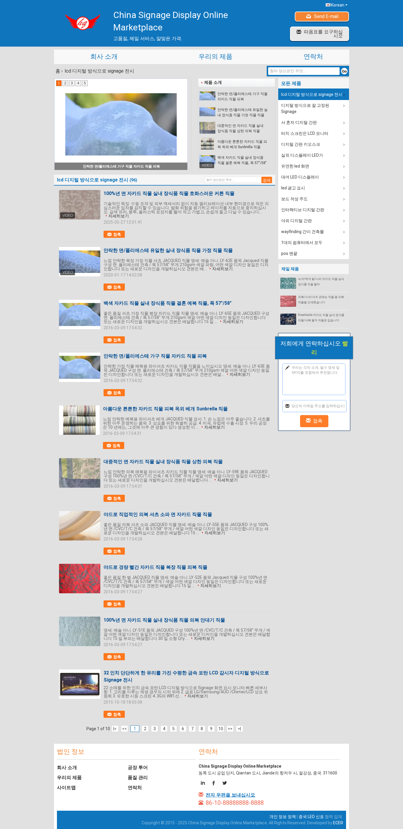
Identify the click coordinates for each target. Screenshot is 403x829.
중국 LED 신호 (311, 816)
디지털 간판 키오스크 (300, 144)
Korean (337, 5)
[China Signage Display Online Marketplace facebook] (214, 784)
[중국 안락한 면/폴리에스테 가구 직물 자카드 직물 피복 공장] (80, 367)
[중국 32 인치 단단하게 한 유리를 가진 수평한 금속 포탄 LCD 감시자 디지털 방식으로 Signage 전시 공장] (80, 684)
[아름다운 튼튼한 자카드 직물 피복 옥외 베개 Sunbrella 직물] (207, 143)
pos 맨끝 (289, 253)
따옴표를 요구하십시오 (323, 34)
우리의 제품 (215, 56)
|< (115, 728)
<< (124, 728)
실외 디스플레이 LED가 (302, 155)
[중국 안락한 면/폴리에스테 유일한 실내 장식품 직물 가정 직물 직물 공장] (80, 262)
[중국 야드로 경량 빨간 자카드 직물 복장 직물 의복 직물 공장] (80, 578)
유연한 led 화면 (295, 166)
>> (230, 728)
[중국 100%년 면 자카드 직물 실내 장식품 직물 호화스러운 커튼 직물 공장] (80, 205)
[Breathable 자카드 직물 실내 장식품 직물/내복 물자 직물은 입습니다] (288, 319)
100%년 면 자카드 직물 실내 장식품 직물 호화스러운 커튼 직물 (169, 193)
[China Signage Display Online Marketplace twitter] (224, 784)
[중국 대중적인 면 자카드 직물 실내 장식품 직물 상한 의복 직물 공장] (80, 473)
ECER (338, 822)
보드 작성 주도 (294, 198)
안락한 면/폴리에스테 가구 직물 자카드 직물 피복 (242, 96)
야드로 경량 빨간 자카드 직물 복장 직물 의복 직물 (155, 567)
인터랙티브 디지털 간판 (302, 209)
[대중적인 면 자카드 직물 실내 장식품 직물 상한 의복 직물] (207, 128)
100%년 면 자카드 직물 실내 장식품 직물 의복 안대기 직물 (164, 620)
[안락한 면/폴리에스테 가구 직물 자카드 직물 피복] (207, 96)
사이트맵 (66, 787)
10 (220, 728)
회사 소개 (104, 56)
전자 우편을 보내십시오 (230, 795)
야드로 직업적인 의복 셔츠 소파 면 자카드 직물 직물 (158, 514)
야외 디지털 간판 (296, 220)
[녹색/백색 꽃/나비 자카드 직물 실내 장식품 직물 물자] (288, 283)
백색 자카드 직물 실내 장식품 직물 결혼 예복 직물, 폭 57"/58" (242, 160)
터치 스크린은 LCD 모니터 (304, 133)
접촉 (117, 234)
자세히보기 (118, 216)
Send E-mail (326, 16)
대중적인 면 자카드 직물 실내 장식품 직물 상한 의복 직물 (240, 128)
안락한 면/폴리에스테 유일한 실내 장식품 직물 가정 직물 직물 (242, 112)
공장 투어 (138, 767)
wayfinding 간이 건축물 (302, 231)
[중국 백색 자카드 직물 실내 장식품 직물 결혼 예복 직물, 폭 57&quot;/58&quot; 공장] (80, 314)
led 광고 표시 (293, 188)
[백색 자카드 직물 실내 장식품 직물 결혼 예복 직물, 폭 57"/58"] (207, 159)
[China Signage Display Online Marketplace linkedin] (204, 784)
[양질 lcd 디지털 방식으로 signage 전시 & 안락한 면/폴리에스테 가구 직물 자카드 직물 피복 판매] (121, 124)
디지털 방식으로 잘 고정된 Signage (305, 108)
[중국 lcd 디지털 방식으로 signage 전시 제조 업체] (80, 22)
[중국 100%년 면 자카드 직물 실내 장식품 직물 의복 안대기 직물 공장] (80, 631)
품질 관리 (138, 777)
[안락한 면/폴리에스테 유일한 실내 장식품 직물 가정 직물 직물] (207, 112)
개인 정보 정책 (282, 816)
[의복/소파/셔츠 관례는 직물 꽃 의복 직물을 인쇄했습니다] (288, 301)
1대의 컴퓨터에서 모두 (301, 242)
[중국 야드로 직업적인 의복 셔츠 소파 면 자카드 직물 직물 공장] (80, 526)
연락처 (313, 56)
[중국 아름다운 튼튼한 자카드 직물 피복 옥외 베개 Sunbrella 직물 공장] (79, 420)
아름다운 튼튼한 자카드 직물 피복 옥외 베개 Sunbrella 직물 (242, 144)
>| (239, 728)
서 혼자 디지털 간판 (299, 122)
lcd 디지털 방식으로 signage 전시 (312, 94)
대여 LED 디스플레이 (300, 177)
